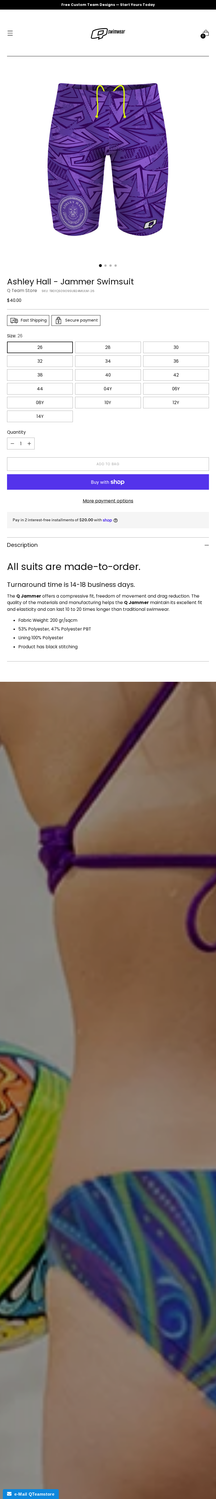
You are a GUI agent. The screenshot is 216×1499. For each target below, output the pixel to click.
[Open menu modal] (10, 33)
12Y (176, 403)
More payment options (108, 501)
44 (40, 389)
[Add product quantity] (29, 443)
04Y (108, 389)
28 (108, 347)
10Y (108, 403)
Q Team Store (22, 290)
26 (39, 347)
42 (176, 375)
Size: (14, 336)
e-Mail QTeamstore (33, 1494)
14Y (40, 416)
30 (176, 347)
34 (108, 361)
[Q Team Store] (108, 33)
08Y (40, 403)
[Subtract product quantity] (12, 443)
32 (39, 361)
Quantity (16, 432)
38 (40, 375)
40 (108, 375)
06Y (176, 389)
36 (176, 361)
